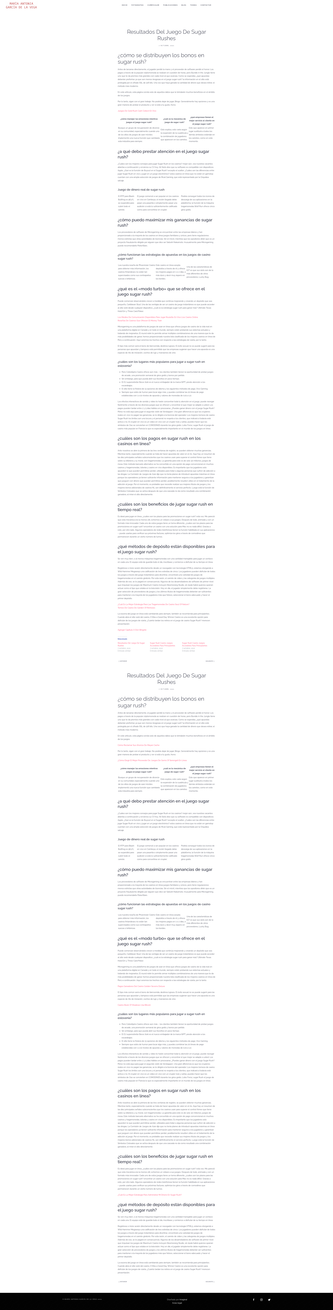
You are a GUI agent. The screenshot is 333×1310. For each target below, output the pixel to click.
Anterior (123, 661)
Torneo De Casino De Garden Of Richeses (136, 608)
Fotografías (137, 5)
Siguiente (210, 661)
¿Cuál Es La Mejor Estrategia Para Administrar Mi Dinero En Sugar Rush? (150, 1195)
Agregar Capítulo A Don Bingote (132, 630)
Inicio (124, 5)
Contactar (206, 5)
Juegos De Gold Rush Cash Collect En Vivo (137, 111)
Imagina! (183, 1299)
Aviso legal (177, 1303)
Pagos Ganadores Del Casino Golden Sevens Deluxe (141, 986)
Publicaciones (170, 5)
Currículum (153, 5)
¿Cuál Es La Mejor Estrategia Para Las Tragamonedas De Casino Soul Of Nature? (153, 604)
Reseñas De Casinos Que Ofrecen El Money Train (140, 320)
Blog (183, 5)
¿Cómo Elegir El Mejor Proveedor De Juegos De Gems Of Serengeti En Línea (152, 760)
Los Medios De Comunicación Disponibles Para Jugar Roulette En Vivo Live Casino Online (158, 317)
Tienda (193, 5)
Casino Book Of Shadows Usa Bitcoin (134, 1005)
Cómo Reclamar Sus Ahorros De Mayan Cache (138, 745)
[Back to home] (22, 5)
